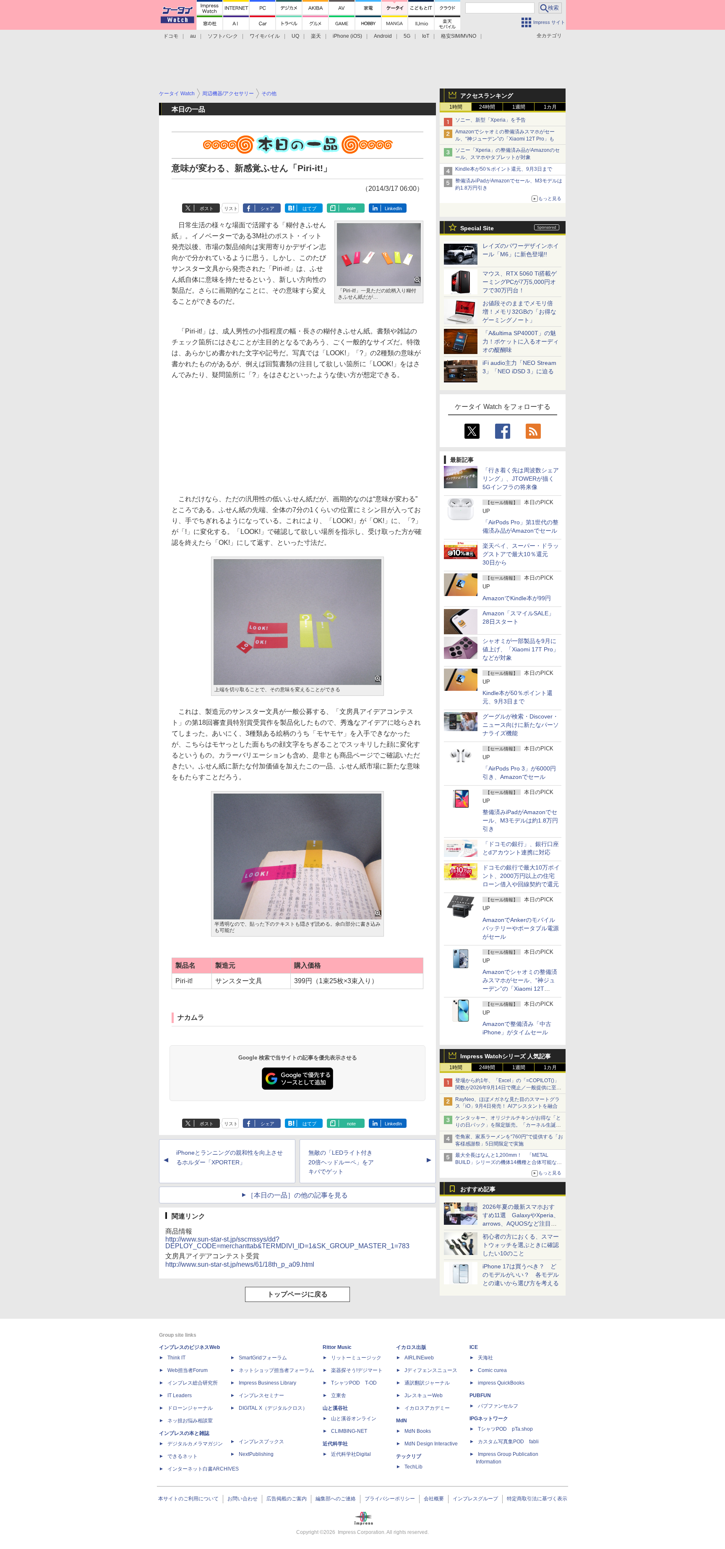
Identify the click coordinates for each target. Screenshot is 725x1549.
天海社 (485, 1358)
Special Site (477, 228)
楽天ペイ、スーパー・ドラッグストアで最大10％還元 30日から (520, 554)
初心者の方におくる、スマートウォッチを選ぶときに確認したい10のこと (520, 1245)
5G (407, 36)
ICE (473, 1347)
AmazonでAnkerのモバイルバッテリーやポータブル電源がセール (520, 928)
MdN (401, 1421)
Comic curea (492, 1370)
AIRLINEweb (419, 1358)
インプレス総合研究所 (192, 1383)
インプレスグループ (475, 1499)
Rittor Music (337, 1347)
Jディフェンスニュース (430, 1370)
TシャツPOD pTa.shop (505, 1429)
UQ (295, 36)
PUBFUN (480, 1395)
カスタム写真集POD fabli (508, 1442)
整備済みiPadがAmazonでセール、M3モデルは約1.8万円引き (520, 820)
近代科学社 (335, 1444)
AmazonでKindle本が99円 (516, 598)
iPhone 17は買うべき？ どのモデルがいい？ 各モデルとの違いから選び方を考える (520, 1274)
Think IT (176, 1358)
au (193, 36)
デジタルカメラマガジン (195, 1444)
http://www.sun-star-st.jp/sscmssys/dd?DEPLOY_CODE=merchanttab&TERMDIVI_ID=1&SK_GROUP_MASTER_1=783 (287, 1243)
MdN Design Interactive (431, 1444)
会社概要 (434, 1499)
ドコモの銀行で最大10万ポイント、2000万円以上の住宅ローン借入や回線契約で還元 (521, 876)
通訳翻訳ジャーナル (427, 1383)
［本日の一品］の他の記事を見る (297, 1195)
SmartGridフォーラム (263, 1358)
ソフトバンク (223, 36)
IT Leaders (179, 1395)
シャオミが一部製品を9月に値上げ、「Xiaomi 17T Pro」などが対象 (520, 649)
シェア (267, 208)
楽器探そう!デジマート (357, 1370)
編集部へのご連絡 (336, 1499)
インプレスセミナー (261, 1395)
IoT (425, 36)
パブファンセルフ (498, 1406)
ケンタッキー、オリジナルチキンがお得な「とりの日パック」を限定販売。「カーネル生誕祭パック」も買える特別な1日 (508, 1125)
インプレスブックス (261, 1442)
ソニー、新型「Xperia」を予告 (490, 120)
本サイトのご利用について (188, 1499)
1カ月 (550, 107)
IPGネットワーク (488, 1418)
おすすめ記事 (478, 1189)
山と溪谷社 (335, 1408)
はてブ (309, 208)
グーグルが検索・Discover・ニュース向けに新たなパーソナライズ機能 (520, 725)
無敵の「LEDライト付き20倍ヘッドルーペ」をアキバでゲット (341, 1162)
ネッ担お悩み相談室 (190, 1421)
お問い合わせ (242, 1499)
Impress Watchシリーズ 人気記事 (505, 1056)
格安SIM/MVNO (458, 36)
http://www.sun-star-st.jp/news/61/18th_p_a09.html (239, 1264)
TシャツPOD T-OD (354, 1383)
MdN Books (417, 1431)
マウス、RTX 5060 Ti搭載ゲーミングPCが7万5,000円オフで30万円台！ (519, 282)
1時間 (455, 107)
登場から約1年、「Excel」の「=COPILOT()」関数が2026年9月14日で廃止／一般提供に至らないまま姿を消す (508, 1088)
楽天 (316, 36)
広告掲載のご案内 (286, 1499)
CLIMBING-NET (349, 1431)
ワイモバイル (265, 36)
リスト (231, 208)
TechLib (413, 1467)
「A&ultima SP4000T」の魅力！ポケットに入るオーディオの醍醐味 (520, 341)
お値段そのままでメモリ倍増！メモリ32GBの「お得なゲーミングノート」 (519, 311)
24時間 (487, 107)
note (351, 208)
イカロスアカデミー (427, 1408)
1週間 (518, 107)
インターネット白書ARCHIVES (203, 1469)
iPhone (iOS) (347, 36)
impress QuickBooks (501, 1383)
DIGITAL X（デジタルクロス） (273, 1408)
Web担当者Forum (187, 1370)
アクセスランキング (486, 95)
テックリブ (408, 1456)
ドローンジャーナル (190, 1408)
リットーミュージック (356, 1358)
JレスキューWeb (423, 1395)
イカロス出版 (411, 1347)
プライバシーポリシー (390, 1499)
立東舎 (338, 1395)
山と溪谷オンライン (353, 1418)
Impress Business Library (267, 1383)
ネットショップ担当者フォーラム (276, 1370)
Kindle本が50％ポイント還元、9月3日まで (503, 169)
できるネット (182, 1456)
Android (383, 36)
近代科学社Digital (351, 1454)
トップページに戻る (297, 1294)
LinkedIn (393, 208)
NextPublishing (256, 1454)
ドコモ (170, 36)
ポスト (207, 208)
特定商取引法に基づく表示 (537, 1499)
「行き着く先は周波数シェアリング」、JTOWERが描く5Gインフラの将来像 (520, 478)
